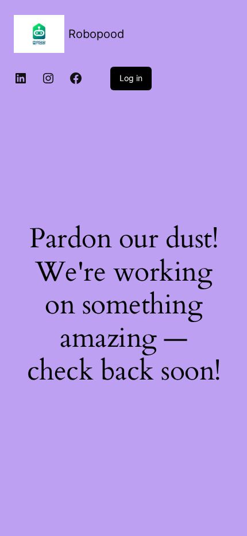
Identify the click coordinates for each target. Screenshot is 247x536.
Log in (130, 78)
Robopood (96, 34)
